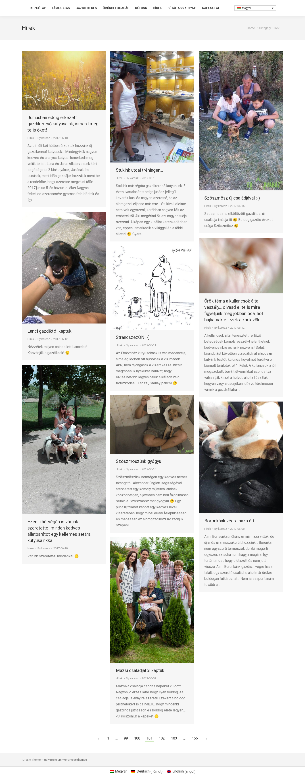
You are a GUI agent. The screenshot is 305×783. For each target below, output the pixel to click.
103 (174, 738)
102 (162, 738)
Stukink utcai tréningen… (139, 170)
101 (149, 738)
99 (126, 738)
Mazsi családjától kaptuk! (140, 670)
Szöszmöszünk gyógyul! (139, 461)
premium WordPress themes (68, 759)
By (44, 138)
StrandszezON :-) (133, 337)
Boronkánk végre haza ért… (230, 520)
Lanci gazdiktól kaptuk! (50, 331)
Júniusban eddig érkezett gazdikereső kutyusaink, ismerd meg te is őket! (62, 124)
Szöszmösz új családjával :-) (232, 198)
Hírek (30, 138)
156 (195, 738)
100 (137, 738)
